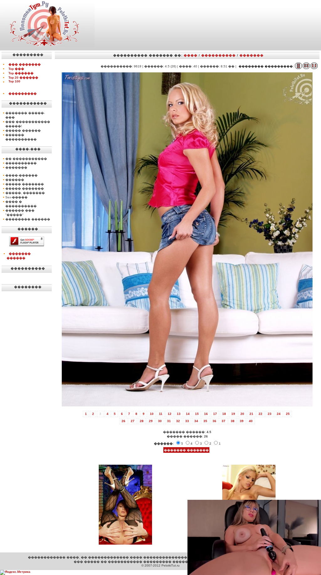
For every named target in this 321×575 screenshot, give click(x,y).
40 (251, 421)
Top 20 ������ (23, 77)
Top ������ (21, 73)
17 (215, 414)
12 (169, 414)
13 (179, 414)
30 (160, 421)
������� (251, 55)
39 (242, 421)
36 (214, 421)
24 (279, 414)
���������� (218, 55)
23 (269, 414)
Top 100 (14, 81)
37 (223, 421)
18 (224, 414)
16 (206, 414)
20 (242, 414)
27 (132, 421)
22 (260, 414)
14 (188, 414)
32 (178, 421)
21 (251, 414)
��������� (22, 93)
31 (169, 421)
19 (233, 414)
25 (288, 414)
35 (205, 421)
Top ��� (16, 69)
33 (187, 421)
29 (151, 421)
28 (142, 421)
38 (232, 421)
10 (152, 414)
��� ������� (24, 64)
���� (190, 55)
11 (160, 414)
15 (197, 414)
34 (196, 421)
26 (123, 421)
